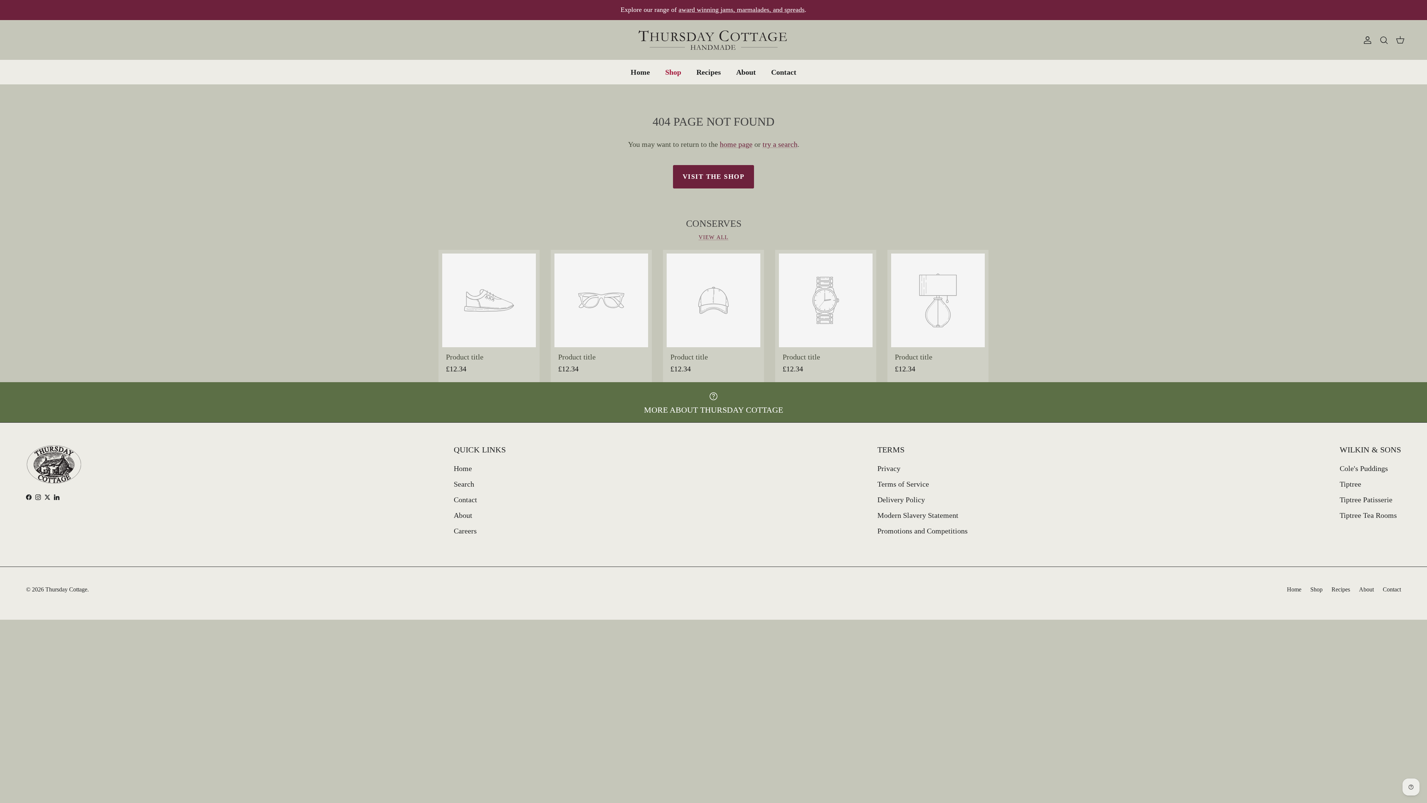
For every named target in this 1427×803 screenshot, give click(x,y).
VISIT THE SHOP (713, 176)
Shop (673, 72)
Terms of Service (903, 484)
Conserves (713, 223)
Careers (465, 531)
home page (736, 144)
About (746, 72)
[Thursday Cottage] (713, 40)
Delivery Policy (901, 500)
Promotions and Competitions (922, 531)
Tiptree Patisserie (1366, 500)
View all (714, 237)
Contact (783, 72)
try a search (780, 144)
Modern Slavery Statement (917, 515)
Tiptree (1350, 484)
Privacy (888, 468)
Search (464, 484)
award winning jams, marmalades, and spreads (742, 9)
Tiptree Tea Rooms (1368, 515)
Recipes (708, 72)
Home (640, 72)
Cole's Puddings (1364, 468)
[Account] (1366, 40)
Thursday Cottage (66, 589)
